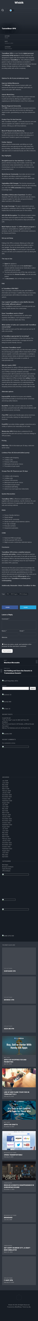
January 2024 (6, 840)
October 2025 (6, 798)
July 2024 (5, 828)
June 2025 (5, 806)
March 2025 (5, 812)
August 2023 (5, 850)
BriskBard (8, 1217)
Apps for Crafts (11, 1124)
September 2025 (7, 800)
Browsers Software (10, 1152)
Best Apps (7, 1057)
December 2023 (7, 842)
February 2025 (6, 814)
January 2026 (6, 792)
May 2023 (5, 854)
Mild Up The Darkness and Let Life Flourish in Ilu (16, 728)
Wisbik (19, 2)
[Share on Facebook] (6, 31)
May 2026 (5, 784)
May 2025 (5, 808)
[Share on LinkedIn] (14, 31)
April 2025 (5, 810)
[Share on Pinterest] (10, 31)
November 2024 (7, 820)
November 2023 (7, 844)
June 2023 (5, 852)
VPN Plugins (14, 594)
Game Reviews (8, 1090)
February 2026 (6, 790)
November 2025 (7, 796)
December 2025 (7, 794)
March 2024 (5, 836)
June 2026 (5, 783)
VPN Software (8, 968)
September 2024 (7, 824)
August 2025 (5, 802)
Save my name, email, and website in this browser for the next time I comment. (16, 645)
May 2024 (5, 832)
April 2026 (5, 787)
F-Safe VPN (8, 1280)
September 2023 (7, 848)
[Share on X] (3, 31)
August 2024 (5, 826)
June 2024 (5, 830)
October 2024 (6, 822)
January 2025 (6, 816)
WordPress (18, 1307)
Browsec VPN (9, 1000)
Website (4, 637)
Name (4, 631)
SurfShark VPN (10, 971)
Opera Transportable (13, 1155)
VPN (7, 594)
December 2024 (7, 818)
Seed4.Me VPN (9, 1029)
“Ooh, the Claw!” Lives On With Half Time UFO (15, 720)
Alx (30, 1307)
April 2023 (5, 856)
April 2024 (5, 834)
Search (4, 686)
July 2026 (5, 780)
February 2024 (6, 838)
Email (22, 631)
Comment (5, 619)
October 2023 (6, 846)
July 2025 (5, 804)
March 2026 (5, 788)
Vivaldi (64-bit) (6, 718)
